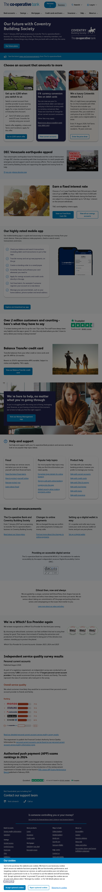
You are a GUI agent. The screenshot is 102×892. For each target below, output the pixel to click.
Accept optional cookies (15, 888)
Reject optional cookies (38, 888)
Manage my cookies (59, 888)
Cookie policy (9, 881)
